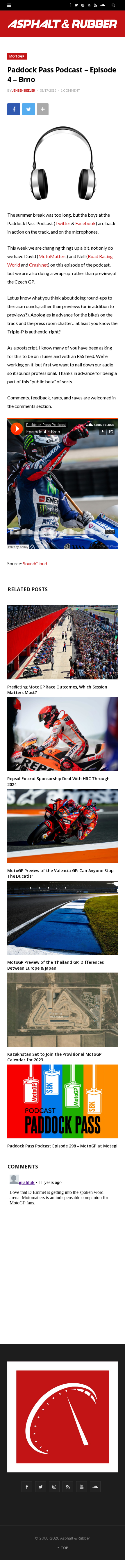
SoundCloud (35, 563)
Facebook (85, 223)
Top (64, 1547)
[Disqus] (62, 1245)
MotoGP (17, 56)
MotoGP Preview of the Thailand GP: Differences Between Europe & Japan (55, 965)
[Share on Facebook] (13, 109)
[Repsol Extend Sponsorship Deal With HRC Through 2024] (62, 734)
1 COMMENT (70, 90)
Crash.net (38, 264)
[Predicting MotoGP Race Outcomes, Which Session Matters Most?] (62, 642)
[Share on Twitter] (28, 109)
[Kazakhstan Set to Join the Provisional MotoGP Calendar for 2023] (62, 1009)
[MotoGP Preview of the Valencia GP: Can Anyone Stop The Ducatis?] (62, 826)
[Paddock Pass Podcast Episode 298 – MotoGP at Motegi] (62, 1101)
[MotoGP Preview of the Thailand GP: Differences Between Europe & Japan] (62, 918)
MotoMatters (52, 256)
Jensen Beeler (23, 90)
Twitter (62, 223)
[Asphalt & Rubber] (62, 24)
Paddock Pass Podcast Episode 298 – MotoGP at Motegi (62, 1146)
